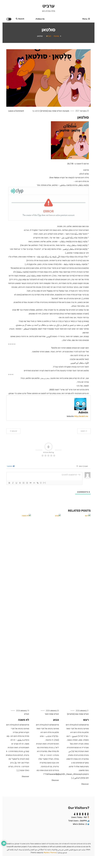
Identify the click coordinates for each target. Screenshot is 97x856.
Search (21, 19)
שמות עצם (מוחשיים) (48, 111)
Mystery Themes (50, 852)
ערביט (48, 6)
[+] (44, 483)
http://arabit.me (81, 416)
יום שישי (14, 431)
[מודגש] (9, 482)
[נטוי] (13, 482)
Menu (84, 19)
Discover (85, 784)
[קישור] (37, 482)
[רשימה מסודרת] (23, 482)
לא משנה (23, 719)
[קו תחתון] (16, 482)
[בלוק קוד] (34, 482)
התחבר (10, 466)
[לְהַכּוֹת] (20, 482)
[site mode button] (8, 19)
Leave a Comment (16, 111)
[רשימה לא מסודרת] (27, 482)
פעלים (59, 111)
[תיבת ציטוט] (30, 482)
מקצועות (65, 111)
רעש (86, 719)
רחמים (83, 431)
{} (41, 483)
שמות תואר (49, 714)
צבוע (56, 719)
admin (37, 111)
